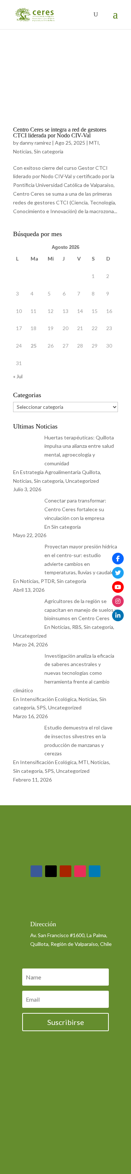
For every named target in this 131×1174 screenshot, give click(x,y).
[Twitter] (118, 573)
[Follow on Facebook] (36, 871)
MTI (94, 143)
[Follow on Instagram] (80, 871)
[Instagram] (118, 601)
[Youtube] (118, 587)
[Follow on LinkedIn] (94, 871)
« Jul (18, 376)
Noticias (22, 151)
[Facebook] (118, 558)
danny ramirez (35, 143)
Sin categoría (48, 151)
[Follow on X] (51, 871)
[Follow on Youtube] (65, 871)
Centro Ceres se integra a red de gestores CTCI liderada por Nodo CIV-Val (59, 132)
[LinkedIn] (118, 615)
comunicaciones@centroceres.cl (67, 905)
